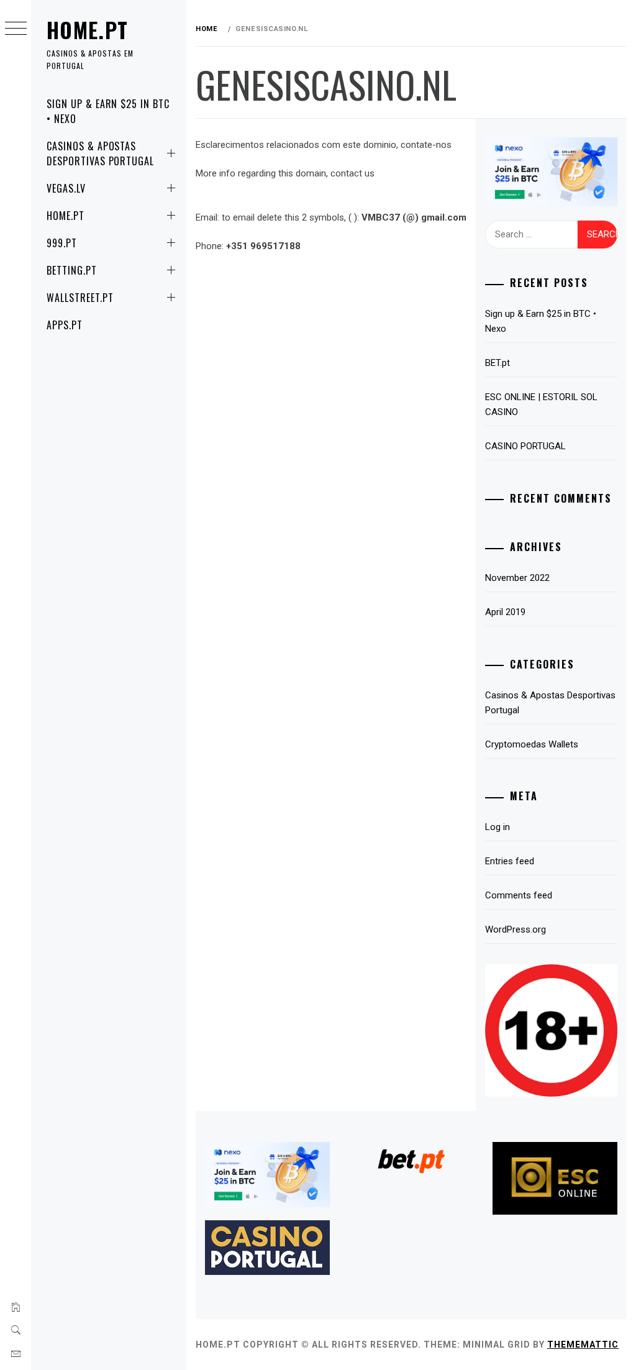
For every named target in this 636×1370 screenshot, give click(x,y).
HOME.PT (65, 215)
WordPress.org (515, 929)
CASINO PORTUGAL (525, 446)
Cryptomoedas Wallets (531, 744)
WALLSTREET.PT (80, 297)
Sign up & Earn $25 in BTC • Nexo (108, 111)
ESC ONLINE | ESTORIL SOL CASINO (541, 404)
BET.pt (497, 362)
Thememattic (583, 1344)
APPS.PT (65, 324)
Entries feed (509, 861)
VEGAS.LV (66, 188)
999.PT (62, 242)
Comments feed (518, 895)
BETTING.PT (72, 270)
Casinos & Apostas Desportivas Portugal (100, 153)
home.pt (88, 29)
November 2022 (517, 577)
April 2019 (505, 612)
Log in (497, 827)
